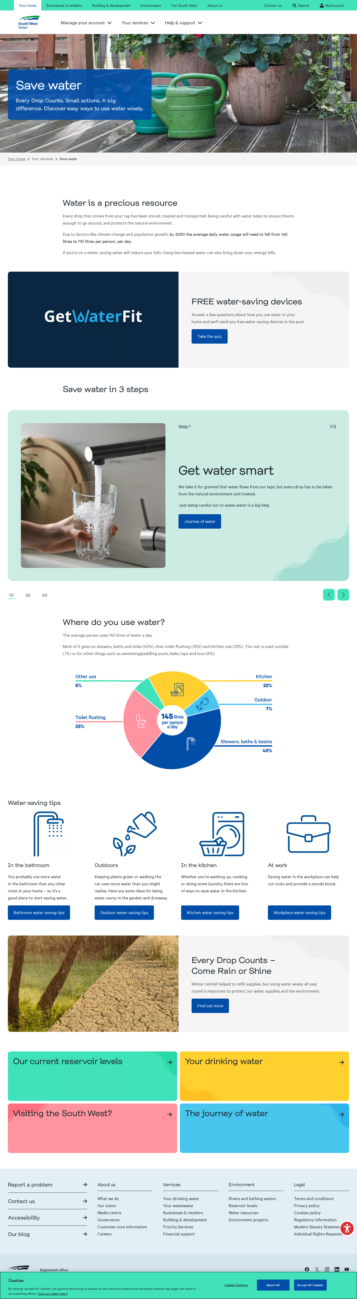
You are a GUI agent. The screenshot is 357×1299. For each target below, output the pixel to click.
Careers (104, 1233)
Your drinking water (181, 1198)
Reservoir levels (243, 1205)
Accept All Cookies (310, 1285)
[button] (347, 1228)
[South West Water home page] (31, 22)
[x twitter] (317, 1269)
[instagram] (327, 1269)
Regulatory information (315, 1219)
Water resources (243, 1212)
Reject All (273, 1285)
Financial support (179, 1233)
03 (44, 595)
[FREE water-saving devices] (93, 320)
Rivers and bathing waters (252, 1198)
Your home (16, 158)
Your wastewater (178, 1205)
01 (11, 595)
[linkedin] (337, 1269)
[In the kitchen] (222, 834)
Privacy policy (307, 1205)
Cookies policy (307, 1212)
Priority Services (178, 1226)
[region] (178, 1285)
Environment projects (248, 1219)
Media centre (109, 1212)
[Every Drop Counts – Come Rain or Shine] (93, 984)
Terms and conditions (313, 1198)
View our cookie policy (52, 1293)
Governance (108, 1219)
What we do (108, 1198)
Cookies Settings (236, 1285)
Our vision (106, 1205)
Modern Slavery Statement (318, 1226)
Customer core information (122, 1226)
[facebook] (307, 1269)
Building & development (185, 1219)
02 (28, 595)
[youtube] (346, 1269)
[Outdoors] (135, 834)
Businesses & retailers (183, 1212)
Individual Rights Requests (318, 1233)
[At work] (308, 834)
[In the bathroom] (48, 834)
